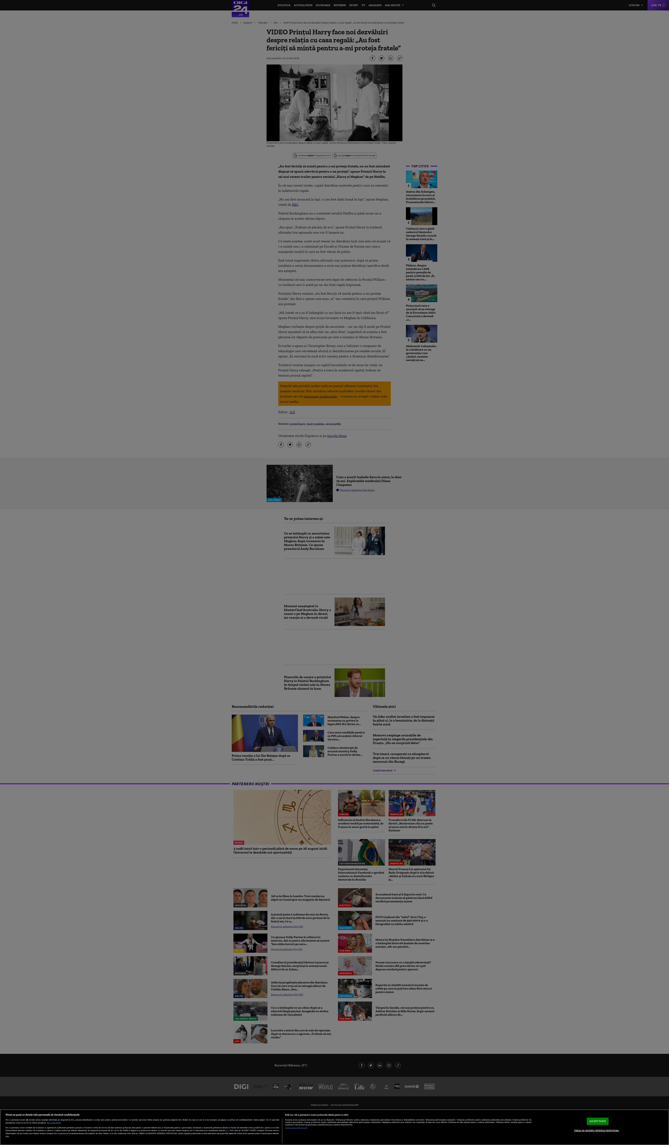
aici (227, 1130)
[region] (334, 1127)
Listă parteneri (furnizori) (296, 1128)
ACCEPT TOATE (597, 1121)
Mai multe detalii (54, 1122)
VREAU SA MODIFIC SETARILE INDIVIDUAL (596, 1130)
